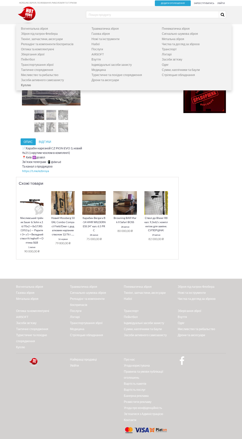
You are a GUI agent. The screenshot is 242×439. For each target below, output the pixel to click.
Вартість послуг (135, 389)
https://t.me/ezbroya (35, 171)
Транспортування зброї (37, 64)
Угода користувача (137, 365)
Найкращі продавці (83, 359)
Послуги (97, 49)
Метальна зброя (173, 39)
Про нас (129, 359)
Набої (96, 44)
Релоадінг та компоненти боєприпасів (47, 44)
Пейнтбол (28, 59)
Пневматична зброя (176, 28)
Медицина (99, 69)
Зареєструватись (204, 3)
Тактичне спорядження (37, 69)
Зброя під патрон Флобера (39, 33)
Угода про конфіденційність (143, 408)
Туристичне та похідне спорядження (117, 75)
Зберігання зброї (32, 54)
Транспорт (169, 49)
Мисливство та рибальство (39, 75)
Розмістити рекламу (137, 401)
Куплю (20, 347)
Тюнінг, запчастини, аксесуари (42, 39)
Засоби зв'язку (172, 59)
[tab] (28, 141)
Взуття (96, 59)
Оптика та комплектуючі (37, 49)
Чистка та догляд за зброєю (181, 44)
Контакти (130, 420)
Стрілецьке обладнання (178, 75)
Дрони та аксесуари (105, 80)
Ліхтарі (167, 54)
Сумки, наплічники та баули (181, 69)
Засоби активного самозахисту (42, 80)
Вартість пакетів (135, 383)
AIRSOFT (98, 54)
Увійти (221, 3)
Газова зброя (101, 33)
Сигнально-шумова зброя (180, 33)
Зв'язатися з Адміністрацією (143, 414)
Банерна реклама (136, 395)
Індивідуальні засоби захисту (112, 64)
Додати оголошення (173, 3)
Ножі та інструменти (105, 39)
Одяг (165, 64)
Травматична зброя (105, 28)
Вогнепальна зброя (34, 28)
